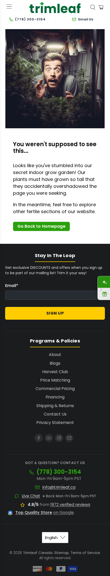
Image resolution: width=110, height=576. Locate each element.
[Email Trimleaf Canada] (69, 438)
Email (11, 286)
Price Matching (55, 380)
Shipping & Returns (55, 406)
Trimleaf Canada (37, 552)
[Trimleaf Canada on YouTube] (49, 438)
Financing (55, 397)
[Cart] (101, 7)
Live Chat (31, 496)
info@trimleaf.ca (58, 487)
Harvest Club (55, 372)
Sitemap (61, 552)
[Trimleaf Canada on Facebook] (39, 438)
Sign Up (55, 313)
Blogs (55, 363)
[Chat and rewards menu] (101, 288)
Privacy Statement (55, 422)
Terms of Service (85, 552)
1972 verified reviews (70, 505)
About (55, 355)
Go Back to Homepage (41, 226)
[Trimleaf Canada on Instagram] (59, 438)
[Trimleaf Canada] (55, 7)
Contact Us (55, 414)
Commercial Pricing (55, 388)
